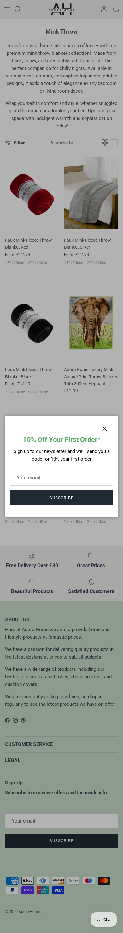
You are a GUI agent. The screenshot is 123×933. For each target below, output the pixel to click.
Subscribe (61, 497)
